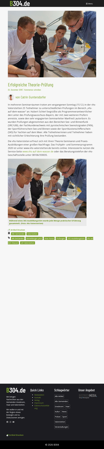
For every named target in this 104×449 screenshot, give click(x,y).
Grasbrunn (59, 406)
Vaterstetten (32, 234)
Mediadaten (39, 395)
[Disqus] (52, 281)
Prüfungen (60, 238)
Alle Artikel (59, 396)
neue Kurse (49, 238)
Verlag (36, 400)
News (64, 411)
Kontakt (37, 397)
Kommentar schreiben (32, 89)
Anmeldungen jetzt (34, 238)
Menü (90, 3)
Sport (64, 416)
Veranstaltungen (61, 427)
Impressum (39, 403)
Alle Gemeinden (18, 234)
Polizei (57, 416)
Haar (68, 406)
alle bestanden (18, 238)
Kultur (57, 411)
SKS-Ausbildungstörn (76, 238)
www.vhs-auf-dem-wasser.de (38, 151)
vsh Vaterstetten (27, 243)
